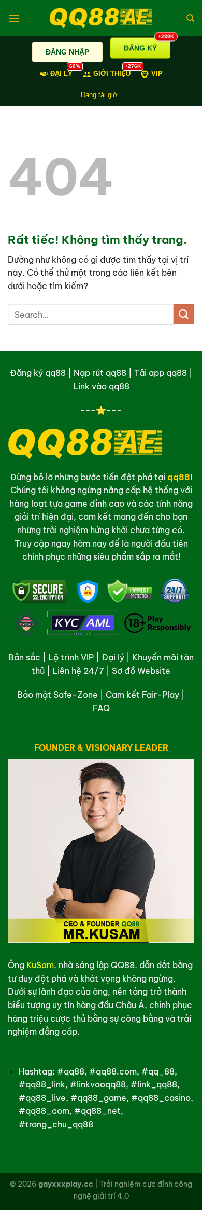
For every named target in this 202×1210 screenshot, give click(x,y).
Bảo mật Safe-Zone (57, 694)
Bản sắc (24, 657)
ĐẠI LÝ (61, 73)
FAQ (101, 708)
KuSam (40, 965)
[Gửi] (184, 314)
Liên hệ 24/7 (78, 670)
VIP (157, 73)
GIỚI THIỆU (112, 73)
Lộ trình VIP (71, 657)
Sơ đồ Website (141, 670)
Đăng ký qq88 (38, 373)
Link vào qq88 (101, 386)
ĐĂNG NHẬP (67, 52)
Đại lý (113, 657)
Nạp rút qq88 (100, 373)
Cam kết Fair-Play (142, 694)
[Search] (190, 18)
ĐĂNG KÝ (147, 46)
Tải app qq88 (160, 373)
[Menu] (14, 18)
